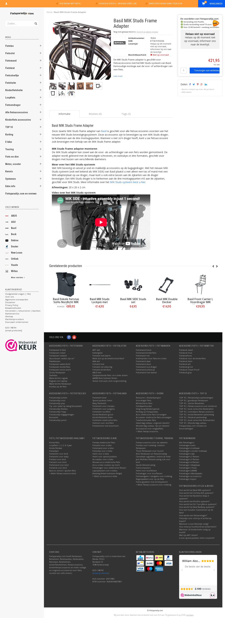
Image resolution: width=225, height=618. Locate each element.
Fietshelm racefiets (101, 411)
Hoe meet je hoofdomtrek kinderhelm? (197, 526)
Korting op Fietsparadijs (147, 411)
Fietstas (9, 45)
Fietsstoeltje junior (58, 420)
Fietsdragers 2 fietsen (189, 456)
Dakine (14, 240)
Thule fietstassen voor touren (150, 451)
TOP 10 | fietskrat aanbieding (193, 417)
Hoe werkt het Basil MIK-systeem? (195, 490)
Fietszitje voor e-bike (102, 451)
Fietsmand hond (143, 350)
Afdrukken (187, 92)
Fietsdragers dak (187, 453)
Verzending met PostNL (70, 4)
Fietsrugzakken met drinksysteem (152, 482)
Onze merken (12, 207)
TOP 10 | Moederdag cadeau (192, 423)
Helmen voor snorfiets (103, 423)
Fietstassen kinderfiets (59, 367)
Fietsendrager (13, 105)
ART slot (96, 350)
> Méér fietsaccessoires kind (62, 473)
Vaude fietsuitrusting (145, 465)
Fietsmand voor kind (59, 465)
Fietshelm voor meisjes (103, 406)
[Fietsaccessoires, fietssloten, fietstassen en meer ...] (22, 13)
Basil (13, 228)
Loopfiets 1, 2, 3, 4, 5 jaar (60, 445)
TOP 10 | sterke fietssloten (191, 403)
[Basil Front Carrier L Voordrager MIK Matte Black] (200, 284)
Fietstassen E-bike (57, 350)
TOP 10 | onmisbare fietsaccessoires (196, 411)
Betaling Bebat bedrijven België (107, 473)
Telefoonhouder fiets (146, 420)
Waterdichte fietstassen (60, 383)
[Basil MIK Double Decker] (167, 284)
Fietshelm (10, 82)
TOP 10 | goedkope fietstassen (193, 400)
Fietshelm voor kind (58, 453)
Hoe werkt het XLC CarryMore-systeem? (198, 504)
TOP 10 (9, 127)
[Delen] (189, 84)
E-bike (8, 141)
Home (49, 12)
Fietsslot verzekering (102, 367)
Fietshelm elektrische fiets (104, 420)
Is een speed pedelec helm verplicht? (196, 538)
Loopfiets (10, 97)
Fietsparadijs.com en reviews (21, 193)
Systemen (10, 178)
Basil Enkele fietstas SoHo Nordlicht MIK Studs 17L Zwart (66, 302)
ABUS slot (96, 372)
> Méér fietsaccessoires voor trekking (153, 484)
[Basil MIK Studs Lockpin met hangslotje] (99, 284)
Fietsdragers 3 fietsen (189, 459)
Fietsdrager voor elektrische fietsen (109, 467)
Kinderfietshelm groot (102, 414)
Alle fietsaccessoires (16, 112)
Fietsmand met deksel (146, 372)
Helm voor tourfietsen (146, 470)
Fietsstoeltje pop (57, 403)
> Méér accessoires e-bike (104, 476)
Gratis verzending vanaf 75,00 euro (165, 4)
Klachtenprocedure (14, 319)
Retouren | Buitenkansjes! (148, 397)
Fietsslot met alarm (101, 355)
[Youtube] (74, 337)
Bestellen (66, 313)
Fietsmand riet (143, 355)
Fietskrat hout (185, 352)
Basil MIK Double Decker (167, 300)
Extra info (10, 186)
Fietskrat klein (185, 361)
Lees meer (118, 76)
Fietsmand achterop (145, 369)
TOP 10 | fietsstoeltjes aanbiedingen (196, 397)
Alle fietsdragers (186, 442)
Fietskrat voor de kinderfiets (192, 358)
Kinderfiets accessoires (18, 119)
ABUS (14, 215)
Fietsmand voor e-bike (103, 448)
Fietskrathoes (185, 355)
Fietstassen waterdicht (59, 364)
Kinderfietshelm (14, 90)
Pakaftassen (54, 361)
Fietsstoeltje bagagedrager (61, 414)
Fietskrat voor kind (58, 467)
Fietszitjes (54, 451)
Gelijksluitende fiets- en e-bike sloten (110, 375)
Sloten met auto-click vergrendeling (109, 381)
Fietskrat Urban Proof (189, 369)
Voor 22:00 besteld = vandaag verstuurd (118, 4)
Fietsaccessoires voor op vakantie (152, 442)
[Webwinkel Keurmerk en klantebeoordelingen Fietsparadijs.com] (27, 345)
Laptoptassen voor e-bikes (104, 470)
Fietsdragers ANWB (188, 470)
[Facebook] (69, 337)
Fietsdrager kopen (187, 479)
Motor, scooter (13, 164)
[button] (40, 46)
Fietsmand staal (143, 361)
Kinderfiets (54, 442)
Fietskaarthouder (144, 406)
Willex (14, 271)
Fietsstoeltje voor (57, 400)
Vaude (14, 265)
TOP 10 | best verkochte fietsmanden (197, 420)
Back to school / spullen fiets (62, 470)
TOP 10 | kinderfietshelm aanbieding (196, 414)
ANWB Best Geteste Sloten (104, 378)
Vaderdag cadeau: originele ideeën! (152, 423)
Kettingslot (97, 352)
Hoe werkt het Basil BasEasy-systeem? (196, 507)
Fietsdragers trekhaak (189, 448)
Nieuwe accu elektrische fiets (106, 462)
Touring (9, 149)
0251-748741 (11, 327)
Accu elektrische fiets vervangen (151, 414)
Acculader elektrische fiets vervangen (153, 417)
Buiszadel (53, 417)
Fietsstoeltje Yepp (57, 411)
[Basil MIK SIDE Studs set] (133, 284)
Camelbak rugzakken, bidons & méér (153, 456)
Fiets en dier (12, 156)
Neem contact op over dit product (198, 89)
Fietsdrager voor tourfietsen (149, 473)
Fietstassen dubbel (58, 355)
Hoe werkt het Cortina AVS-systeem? (196, 493)
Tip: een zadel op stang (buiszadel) (65, 406)
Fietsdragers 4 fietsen (189, 462)
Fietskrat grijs (185, 372)
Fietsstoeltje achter (58, 397)
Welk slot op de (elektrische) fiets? (108, 358)
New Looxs (16, 252)
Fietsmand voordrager (146, 367)
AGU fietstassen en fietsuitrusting (151, 453)
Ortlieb (14, 258)
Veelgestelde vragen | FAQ (18, 294)
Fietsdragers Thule (188, 467)
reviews (189, 615)
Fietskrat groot (186, 367)
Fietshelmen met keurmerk (105, 425)
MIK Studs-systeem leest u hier (127, 182)
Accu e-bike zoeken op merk (106, 465)
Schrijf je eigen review (147, 31)
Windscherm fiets (144, 403)
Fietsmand (11, 60)
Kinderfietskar (55, 448)
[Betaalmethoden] (140, 557)
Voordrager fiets (143, 400)
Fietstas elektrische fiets (103, 442)
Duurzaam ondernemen (16, 322)
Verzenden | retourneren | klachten (22, 310)
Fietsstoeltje (12, 75)
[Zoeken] (36, 22)
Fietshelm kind (99, 397)
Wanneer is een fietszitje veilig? (193, 524)
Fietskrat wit (185, 364)
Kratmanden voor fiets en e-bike (151, 358)
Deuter (14, 246)
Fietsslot (10, 53)
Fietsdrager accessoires (190, 476)
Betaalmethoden (13, 308)
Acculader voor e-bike (102, 459)
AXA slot (96, 361)
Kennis (9, 171)
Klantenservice (12, 313)
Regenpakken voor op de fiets (150, 479)
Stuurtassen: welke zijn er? (61, 358)
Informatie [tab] (64, 114)
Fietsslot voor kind (57, 462)
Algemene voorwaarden (16, 299)
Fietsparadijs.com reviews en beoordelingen (193, 427)
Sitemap (9, 316)
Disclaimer (10, 302)
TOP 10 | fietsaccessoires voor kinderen (198, 406)
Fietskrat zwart (186, 350)
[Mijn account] (6, 3)
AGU (13, 221)
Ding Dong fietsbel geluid (147, 409)
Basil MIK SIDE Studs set (133, 300)
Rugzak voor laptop (58, 381)
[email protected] (100, 573)
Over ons (9, 296)
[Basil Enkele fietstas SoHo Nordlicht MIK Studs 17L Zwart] (66, 284)
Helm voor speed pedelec (104, 456)
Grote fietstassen (57, 372)
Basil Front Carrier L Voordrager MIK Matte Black (200, 302)
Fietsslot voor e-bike (102, 445)
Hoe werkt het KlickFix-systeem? (194, 501)
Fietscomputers (143, 467)
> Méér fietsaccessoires (147, 431)
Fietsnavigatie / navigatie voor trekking (154, 476)
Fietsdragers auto (187, 445)
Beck (13, 234)
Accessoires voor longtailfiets (149, 428)
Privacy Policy (11, 305)
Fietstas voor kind (57, 459)
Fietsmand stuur (143, 364)
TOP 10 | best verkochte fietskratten (196, 409)
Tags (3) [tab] (126, 114)
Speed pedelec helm (102, 400)
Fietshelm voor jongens (103, 409)
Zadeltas (53, 375)
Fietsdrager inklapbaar (189, 465)
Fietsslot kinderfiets (101, 369)
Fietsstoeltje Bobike (58, 409)
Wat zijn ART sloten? (188, 535)
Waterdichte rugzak (58, 378)
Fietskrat (10, 68)
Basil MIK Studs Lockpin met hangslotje (100, 302)
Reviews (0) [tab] (95, 114)
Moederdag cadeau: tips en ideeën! (152, 425)
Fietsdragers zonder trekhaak (193, 451)
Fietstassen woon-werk (60, 369)
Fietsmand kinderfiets (146, 352)
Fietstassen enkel (57, 352)
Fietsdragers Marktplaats (190, 473)
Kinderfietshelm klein (102, 417)
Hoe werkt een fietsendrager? (193, 515)
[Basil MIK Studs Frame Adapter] (80, 50)
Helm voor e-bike (100, 453)
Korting (9, 134)
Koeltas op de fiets (57, 386)
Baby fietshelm (99, 403)
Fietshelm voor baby (59, 456)
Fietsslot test (98, 364)
